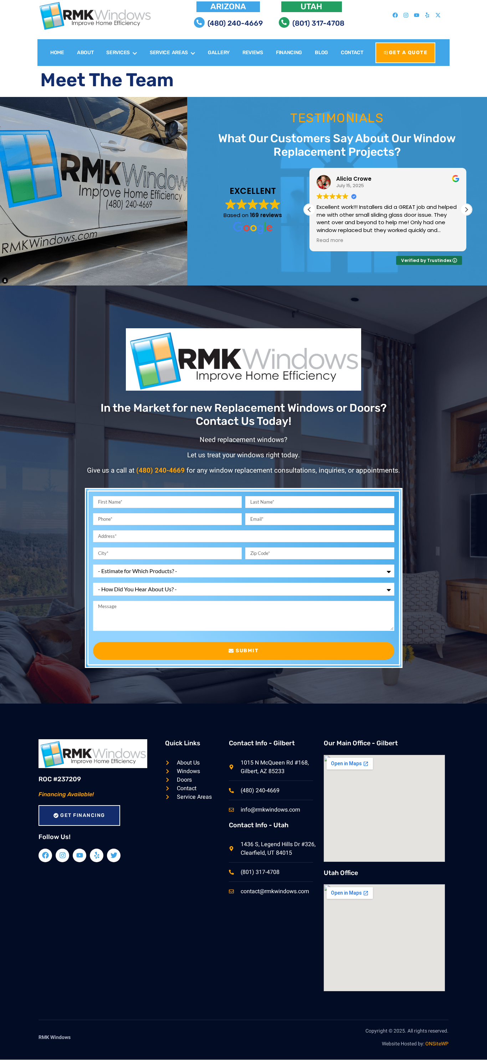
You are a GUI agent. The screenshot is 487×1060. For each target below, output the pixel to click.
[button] (466, 209)
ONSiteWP (436, 1044)
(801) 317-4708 (318, 23)
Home (57, 53)
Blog (321, 53)
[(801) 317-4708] (284, 22)
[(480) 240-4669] (199, 22)
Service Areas (169, 53)
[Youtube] (416, 15)
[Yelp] (427, 15)
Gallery (219, 53)
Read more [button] (330, 240)
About (85, 53)
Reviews (252, 53)
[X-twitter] (437, 15)
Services (118, 53)
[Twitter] (114, 855)
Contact (352, 53)
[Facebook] (395, 15)
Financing (289, 53)
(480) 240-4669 (235, 23)
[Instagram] (405, 15)
